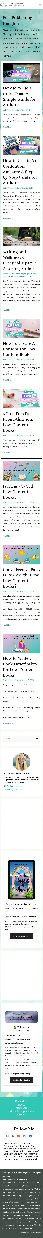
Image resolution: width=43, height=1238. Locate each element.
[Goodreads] (30, 1136)
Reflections (7, 273)
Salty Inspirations (16, 4)
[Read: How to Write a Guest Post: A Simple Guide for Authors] (21, 72)
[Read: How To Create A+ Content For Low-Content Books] (21, 328)
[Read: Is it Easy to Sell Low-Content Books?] (21, 471)
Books (21, 1104)
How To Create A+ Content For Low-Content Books (20, 349)
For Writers (21, 1101)
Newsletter (21, 1107)
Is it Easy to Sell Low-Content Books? (18, 492)
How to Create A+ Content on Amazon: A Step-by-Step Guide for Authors (20, 171)
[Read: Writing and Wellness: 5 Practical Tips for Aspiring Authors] (21, 236)
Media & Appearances (21, 1111)
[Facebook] (7, 1136)
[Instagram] (13, 1136)
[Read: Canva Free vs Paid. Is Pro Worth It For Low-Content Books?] (21, 554)
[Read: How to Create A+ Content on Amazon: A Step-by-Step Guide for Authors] (21, 145)
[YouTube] (18, 1136)
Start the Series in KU (21, 936)
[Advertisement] (21, 824)
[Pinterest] (24, 1136)
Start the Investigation (21, 1080)
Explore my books (14, 786)
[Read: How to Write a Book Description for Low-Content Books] (21, 643)
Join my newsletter (15, 790)
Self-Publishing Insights (12, 110)
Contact (21, 1114)
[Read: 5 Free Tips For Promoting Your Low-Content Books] (21, 398)
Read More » (8, 127)
